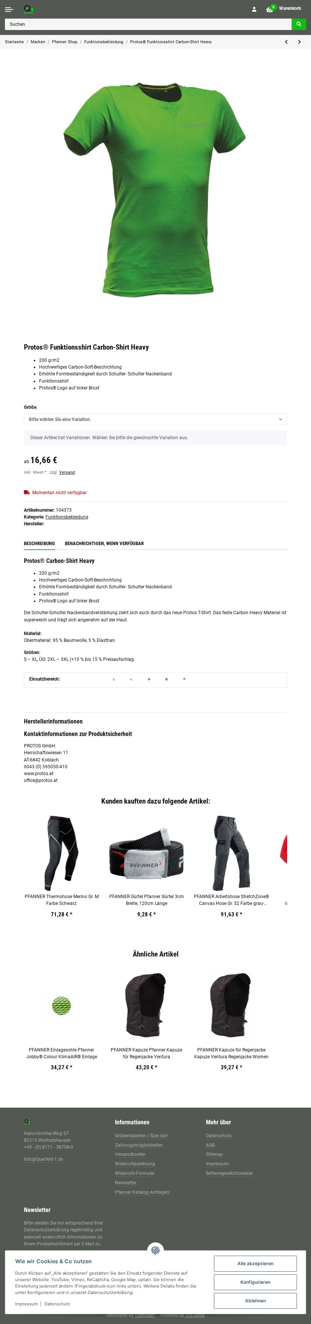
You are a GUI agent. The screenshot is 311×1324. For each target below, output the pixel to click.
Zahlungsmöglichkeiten (139, 1145)
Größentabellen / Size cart (141, 1135)
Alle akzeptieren (255, 1263)
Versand (67, 472)
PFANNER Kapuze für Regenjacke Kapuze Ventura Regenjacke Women (231, 1053)
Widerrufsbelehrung (135, 1163)
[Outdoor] (184, 679)
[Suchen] (299, 24)
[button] (254, 9)
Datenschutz (219, 1135)
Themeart (145, 1315)
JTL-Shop (195, 1315)
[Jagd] (166, 679)
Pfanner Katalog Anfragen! (142, 1192)
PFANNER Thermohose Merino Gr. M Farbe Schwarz (62, 900)
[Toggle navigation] (9, 9)
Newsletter (126, 1182)
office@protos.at (41, 780)
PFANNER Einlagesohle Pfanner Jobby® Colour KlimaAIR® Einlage (61, 1053)
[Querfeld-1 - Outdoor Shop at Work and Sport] (36, 9)
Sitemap (214, 1154)
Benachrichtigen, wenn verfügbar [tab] (104, 543)
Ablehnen (255, 1301)
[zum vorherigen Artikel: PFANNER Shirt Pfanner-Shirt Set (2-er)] (286, 42)
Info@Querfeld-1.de (43, 1159)
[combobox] (155, 419)
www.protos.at (38, 773)
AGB (210, 1145)
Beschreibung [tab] (39, 543)
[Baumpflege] (131, 679)
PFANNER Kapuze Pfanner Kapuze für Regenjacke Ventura (146, 1053)
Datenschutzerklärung (46, 1230)
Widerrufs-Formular (135, 1173)
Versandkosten (130, 1154)
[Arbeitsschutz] (149, 679)
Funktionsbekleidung (67, 517)
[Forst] (113, 679)
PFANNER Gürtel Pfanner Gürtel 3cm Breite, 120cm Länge (146, 900)
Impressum (217, 1163)
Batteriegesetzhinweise (229, 1173)
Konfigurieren (255, 1282)
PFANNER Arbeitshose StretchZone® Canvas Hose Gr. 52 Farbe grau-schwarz (231, 900)
